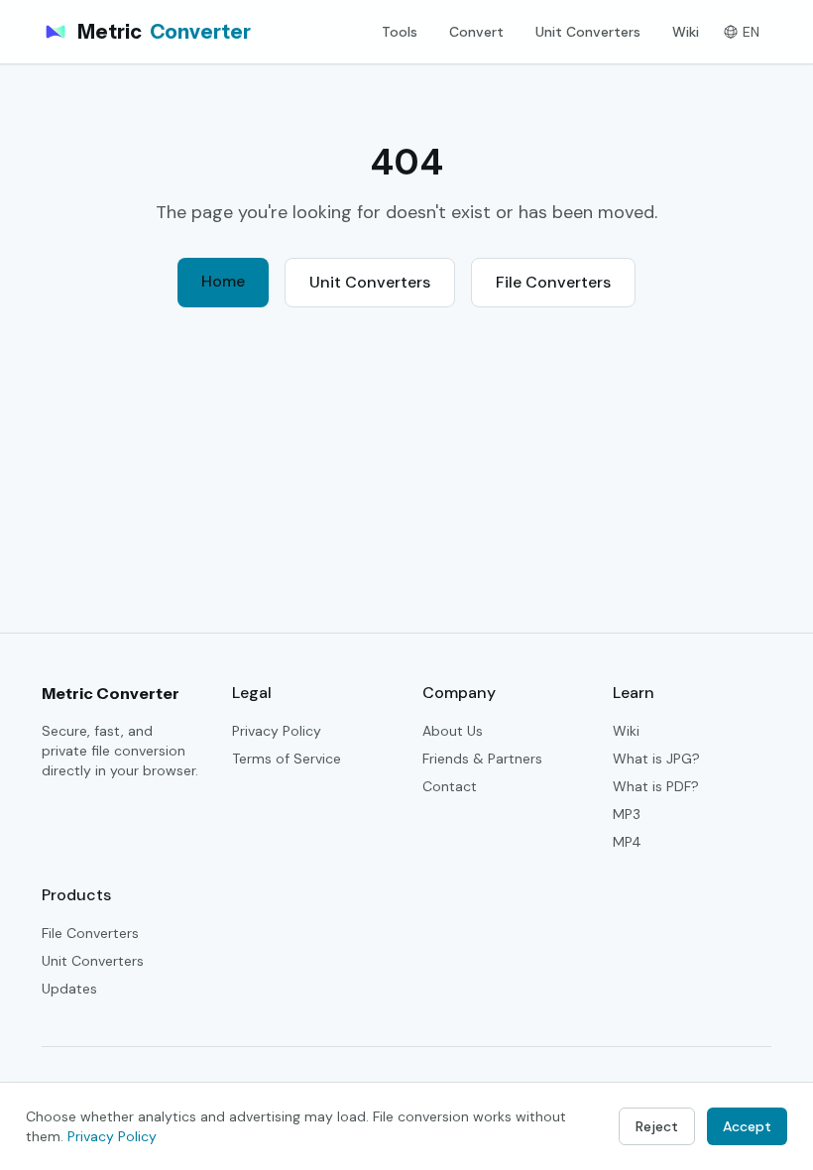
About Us (452, 731)
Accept (747, 1126)
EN (751, 32)
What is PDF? (656, 786)
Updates (69, 988)
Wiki (685, 32)
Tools (399, 32)
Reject (657, 1126)
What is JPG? (656, 758)
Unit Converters (587, 32)
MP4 (627, 842)
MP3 (626, 814)
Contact (449, 786)
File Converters (553, 282)
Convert (476, 32)
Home (223, 281)
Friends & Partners (482, 758)
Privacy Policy (276, 731)
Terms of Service (286, 758)
